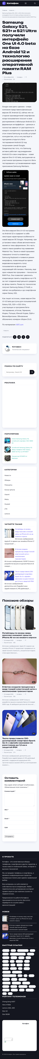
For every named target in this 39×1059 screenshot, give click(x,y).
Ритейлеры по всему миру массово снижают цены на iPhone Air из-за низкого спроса (19, 635)
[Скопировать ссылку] (28, 337)
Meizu (7, 499)
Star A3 (4, 1011)
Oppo (12, 965)
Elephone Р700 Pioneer (18, 954)
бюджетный (16, 983)
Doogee (5, 954)
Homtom (5, 957)
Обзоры (7, 480)
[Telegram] (19, 337)
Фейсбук (16, 1045)
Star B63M (6, 1014)
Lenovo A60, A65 (8, 1008)
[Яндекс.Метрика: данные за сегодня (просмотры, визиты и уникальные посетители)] (9, 1042)
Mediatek (19, 961)
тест (4, 993)
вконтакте (26, 983)
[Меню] (26, 3)
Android (6, 950)
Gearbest (30, 954)
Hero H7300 (6, 1005)
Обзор (14, 979)
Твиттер (9, 1045)
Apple (13, 950)
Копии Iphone (10, 490)
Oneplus (5, 965)
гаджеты (5, 986)
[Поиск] (35, 3)
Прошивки (6, 983)
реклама (14, 990)
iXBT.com (19, 324)
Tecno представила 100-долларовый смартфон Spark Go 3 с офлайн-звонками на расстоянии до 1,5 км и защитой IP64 (18, 742)
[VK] (14, 337)
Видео (31, 975)
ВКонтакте (26, 1045)
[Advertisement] (19, 406)
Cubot (32, 950)
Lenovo (7, 514)
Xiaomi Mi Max (17, 972)
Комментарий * (10, 791)
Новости (6, 330)
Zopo (19, 975)
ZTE (6, 509)
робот (22, 990)
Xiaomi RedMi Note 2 (9, 975)
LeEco (28, 957)
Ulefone (5, 968)
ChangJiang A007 (8, 1002)
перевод (32, 986)
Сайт (6, 827)
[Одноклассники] (23, 337)
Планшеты (8, 485)
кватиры (13, 986)
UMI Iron (13, 968)
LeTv (12, 961)
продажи (6, 990)
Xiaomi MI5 (6, 972)
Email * (7, 818)
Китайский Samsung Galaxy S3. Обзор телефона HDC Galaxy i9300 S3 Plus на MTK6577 (22, 450)
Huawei (7, 504)
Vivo (20, 968)
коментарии (23, 986)
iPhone (21, 957)
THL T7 (27, 965)
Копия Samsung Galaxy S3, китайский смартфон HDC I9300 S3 (22, 441)
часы (10, 993)
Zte (26, 975)
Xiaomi (7, 494)
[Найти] (32, 372)
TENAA (20, 965)
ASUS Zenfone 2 (23, 950)
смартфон (30, 990)
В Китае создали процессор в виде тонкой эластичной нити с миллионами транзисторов (19, 689)
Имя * (7, 809)
